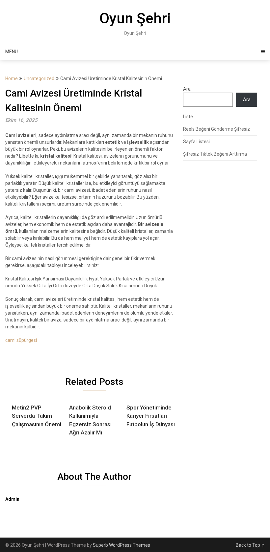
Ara (187, 89)
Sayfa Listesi (196, 141)
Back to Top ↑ (250, 545)
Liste (188, 116)
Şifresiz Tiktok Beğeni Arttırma (215, 154)
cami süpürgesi (21, 340)
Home (11, 78)
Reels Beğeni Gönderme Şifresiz (216, 129)
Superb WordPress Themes (121, 545)
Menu (11, 51)
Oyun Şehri (135, 18)
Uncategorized (39, 78)
